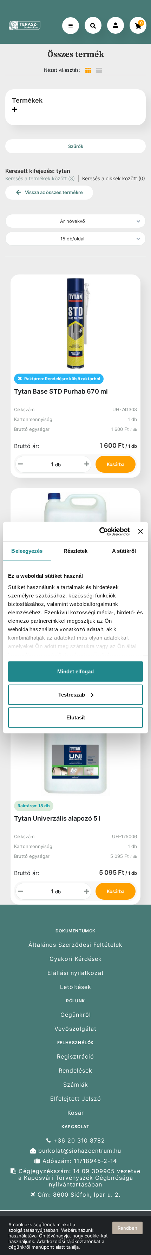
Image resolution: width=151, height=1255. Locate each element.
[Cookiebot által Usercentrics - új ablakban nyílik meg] (99, 531)
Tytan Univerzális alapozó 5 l (57, 818)
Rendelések (75, 1070)
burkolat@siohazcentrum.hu (78, 1150)
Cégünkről (75, 1014)
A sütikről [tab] (124, 551)
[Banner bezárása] (140, 531)
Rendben (127, 1228)
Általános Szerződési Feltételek (75, 944)
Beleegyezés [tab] (26, 551)
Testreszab (71, 694)
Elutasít (75, 717)
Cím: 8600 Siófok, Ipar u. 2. (77, 1194)
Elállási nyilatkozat (75, 973)
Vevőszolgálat (75, 1029)
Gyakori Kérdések (76, 959)
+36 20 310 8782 (78, 1140)
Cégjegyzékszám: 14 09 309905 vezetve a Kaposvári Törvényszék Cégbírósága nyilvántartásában (78, 1178)
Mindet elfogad (75, 671)
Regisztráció (75, 1056)
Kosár (75, 1113)
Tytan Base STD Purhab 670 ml (61, 391)
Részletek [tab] (76, 551)
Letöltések (75, 987)
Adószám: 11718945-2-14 (78, 1161)
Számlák (75, 1084)
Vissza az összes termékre (53, 192)
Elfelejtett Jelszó (75, 1098)
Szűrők (75, 146)
